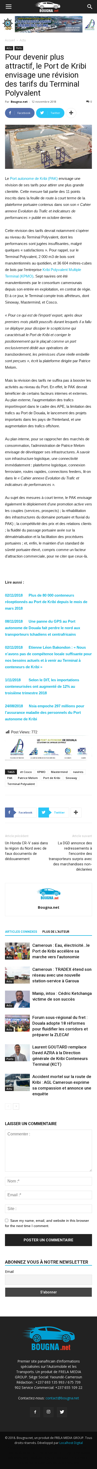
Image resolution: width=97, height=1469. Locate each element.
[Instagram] (48, 1412)
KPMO (41, 772)
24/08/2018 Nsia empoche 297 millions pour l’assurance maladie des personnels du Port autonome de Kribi (44, 712)
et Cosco (26, 772)
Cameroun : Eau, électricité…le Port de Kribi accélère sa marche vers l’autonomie (61, 951)
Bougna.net (19, 101)
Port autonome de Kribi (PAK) (34, 178)
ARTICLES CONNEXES (21, 931)
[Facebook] (35, 1412)
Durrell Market (63, 1448)
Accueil (10, 40)
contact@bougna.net (62, 1398)
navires (78, 772)
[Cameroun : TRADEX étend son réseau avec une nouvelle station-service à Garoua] (17, 975)
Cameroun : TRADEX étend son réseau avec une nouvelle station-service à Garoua (62, 975)
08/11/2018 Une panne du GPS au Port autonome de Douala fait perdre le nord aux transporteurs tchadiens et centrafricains (42, 627)
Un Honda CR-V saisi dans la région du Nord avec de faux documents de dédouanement (26, 851)
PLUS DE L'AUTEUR (55, 931)
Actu (23, 40)
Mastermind (59, 772)
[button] (90, 7)
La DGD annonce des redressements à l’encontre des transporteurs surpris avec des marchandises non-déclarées (70, 856)
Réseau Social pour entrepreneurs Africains (48, 1463)
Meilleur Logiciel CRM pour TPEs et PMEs (59, 1458)
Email (9, 1271)
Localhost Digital (71, 1443)
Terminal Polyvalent (21, 784)
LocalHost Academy (36, 1448)
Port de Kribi (51, 778)
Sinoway (71, 778)
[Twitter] (62, 1412)
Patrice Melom (28, 778)
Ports (19, 48)
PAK (9, 778)
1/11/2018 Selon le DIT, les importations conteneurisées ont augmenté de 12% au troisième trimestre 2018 (42, 686)
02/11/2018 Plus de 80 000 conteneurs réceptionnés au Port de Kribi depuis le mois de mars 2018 (46, 601)
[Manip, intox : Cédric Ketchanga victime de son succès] (17, 999)
